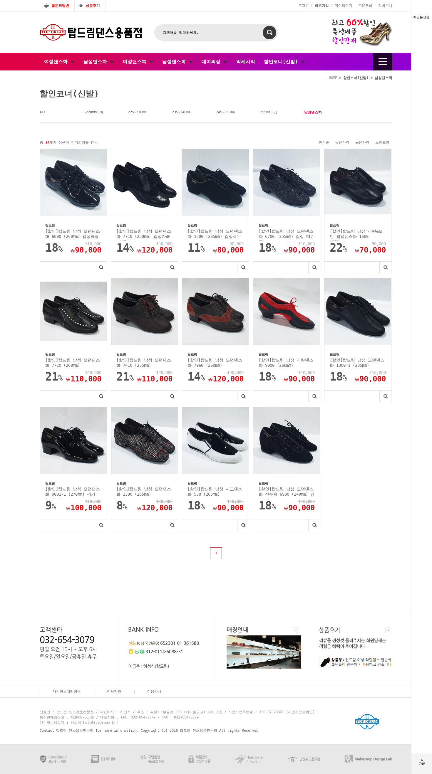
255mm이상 (268, 112)
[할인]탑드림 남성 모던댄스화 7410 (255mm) (143, 363)
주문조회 (365, 6)
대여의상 (212, 61)
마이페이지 (343, 6)
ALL (43, 112)
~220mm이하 (93, 112)
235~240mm (181, 112)
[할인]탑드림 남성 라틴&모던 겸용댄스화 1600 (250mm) (356, 234)
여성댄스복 (136, 61)
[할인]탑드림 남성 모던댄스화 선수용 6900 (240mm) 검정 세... (286, 492)
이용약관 (114, 691)
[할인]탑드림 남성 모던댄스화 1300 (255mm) (143, 492)
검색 (269, 32)
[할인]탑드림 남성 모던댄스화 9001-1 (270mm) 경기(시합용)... (72, 492)
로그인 (303, 6)
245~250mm (225, 112)
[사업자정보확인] (300, 712)
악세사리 (245, 61)
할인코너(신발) (282, 61)
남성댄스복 (175, 61)
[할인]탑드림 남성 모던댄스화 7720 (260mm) (72, 363)
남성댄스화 (96, 61)
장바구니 (385, 6)
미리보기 (101, 267)
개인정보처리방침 (67, 691)
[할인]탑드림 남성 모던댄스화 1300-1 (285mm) (357, 363)
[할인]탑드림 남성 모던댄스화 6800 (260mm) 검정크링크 (72, 234)
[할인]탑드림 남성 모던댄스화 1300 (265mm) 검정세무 (214, 234)
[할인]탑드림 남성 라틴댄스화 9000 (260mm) (286, 363)
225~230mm (137, 112)
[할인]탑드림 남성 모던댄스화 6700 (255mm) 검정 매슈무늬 (286, 234)
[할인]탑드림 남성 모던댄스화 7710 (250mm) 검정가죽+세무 (143, 234)
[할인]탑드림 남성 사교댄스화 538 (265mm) (214, 492)
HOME (333, 78)
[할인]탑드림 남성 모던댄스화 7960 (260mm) (214, 363)
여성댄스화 (57, 61)
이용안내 (154, 691)
